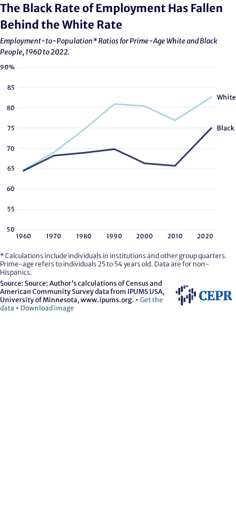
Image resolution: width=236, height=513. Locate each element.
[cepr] (204, 306)
